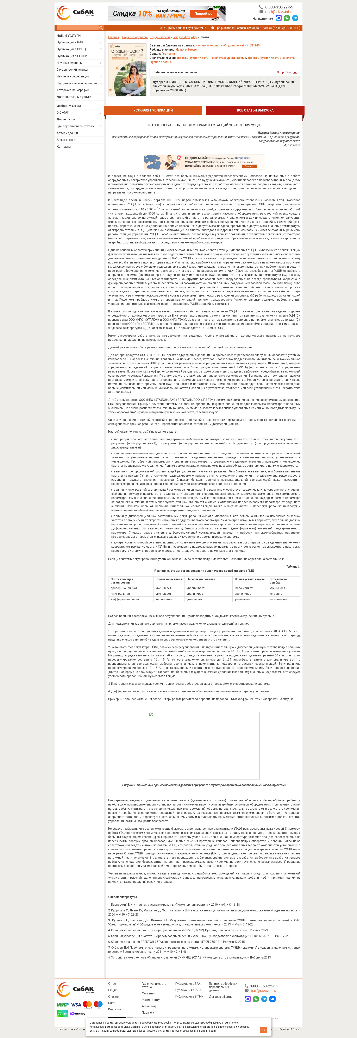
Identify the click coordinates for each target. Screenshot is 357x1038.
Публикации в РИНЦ (71, 49)
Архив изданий (67, 133)
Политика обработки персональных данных (223, 987)
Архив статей (66, 140)
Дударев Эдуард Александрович (279, 132)
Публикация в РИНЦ (188, 990)
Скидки (113, 990)
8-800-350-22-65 (279, 7)
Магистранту (151, 999)
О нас (112, 983)
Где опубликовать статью (75, 126)
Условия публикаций (153, 110)
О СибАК (63, 112)
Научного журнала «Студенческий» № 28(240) (228, 45)
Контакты (64, 146)
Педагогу (148, 1012)
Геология (168, 53)
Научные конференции (73, 76)
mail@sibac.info (278, 11)
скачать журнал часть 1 (193, 57)
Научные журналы (69, 63)
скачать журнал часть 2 (229, 57)
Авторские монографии (73, 90)
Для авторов (66, 119)
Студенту (148, 993)
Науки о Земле (186, 49)
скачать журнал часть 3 (265, 57)
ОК (263, 1030)
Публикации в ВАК (70, 42)
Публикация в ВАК (188, 983)
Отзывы (113, 996)
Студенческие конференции (77, 83)
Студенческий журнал (72, 69)
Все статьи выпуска (255, 110)
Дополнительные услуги (74, 97)
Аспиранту (149, 1006)
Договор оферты (220, 996)
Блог (111, 1003)
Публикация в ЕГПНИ (72, 56)
